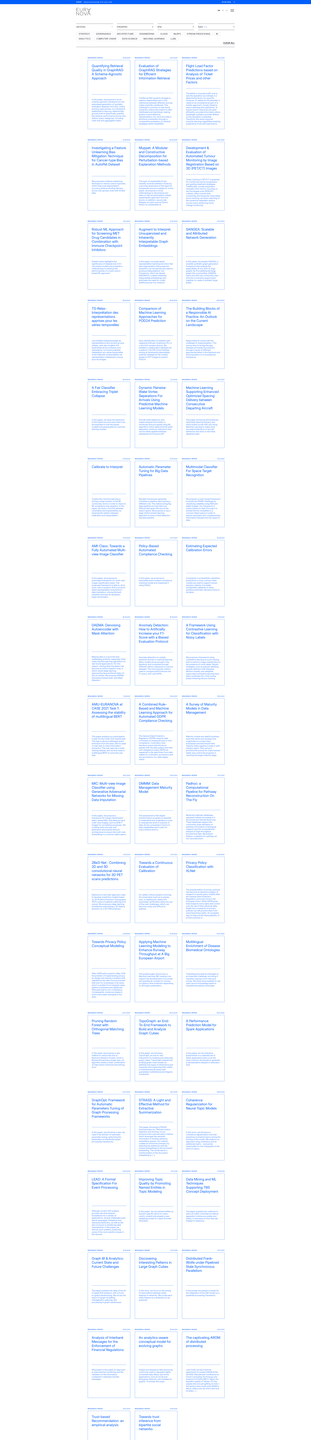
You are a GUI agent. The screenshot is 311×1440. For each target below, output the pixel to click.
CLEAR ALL (229, 43)
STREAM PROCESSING (198, 34)
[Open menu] (232, 10)
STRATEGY (84, 34)
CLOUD (164, 34)
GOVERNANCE (103, 34)
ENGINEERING (147, 34)
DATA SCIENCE (130, 39)
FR (223, 10)
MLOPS (177, 34)
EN (219, 10)
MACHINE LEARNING (154, 39)
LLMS (173, 39)
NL (227, 10)
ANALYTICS (85, 39)
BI (217, 34)
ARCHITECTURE (125, 34)
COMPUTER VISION (106, 39)
